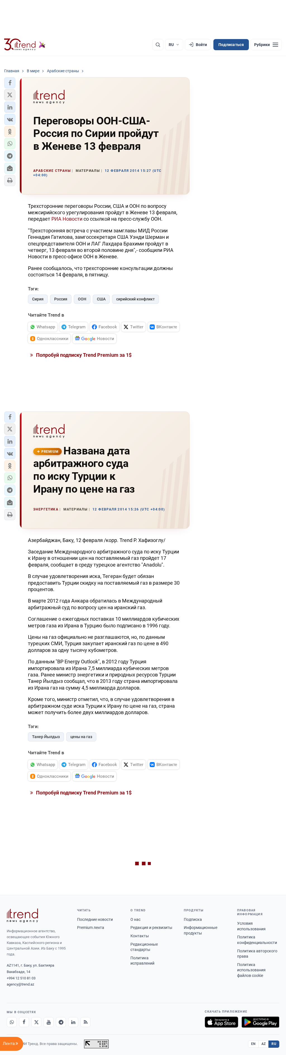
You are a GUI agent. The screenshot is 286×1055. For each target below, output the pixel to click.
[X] (36, 1022)
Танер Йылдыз (46, 736)
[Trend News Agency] (22, 915)
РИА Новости (66, 219)
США (101, 299)
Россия (60, 299)
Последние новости (95, 919)
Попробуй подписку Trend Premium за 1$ (83, 355)
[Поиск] (157, 44)
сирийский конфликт (135, 299)
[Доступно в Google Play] (260, 1022)
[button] (9, 83)
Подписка (193, 919)
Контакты (139, 936)
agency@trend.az (20, 984)
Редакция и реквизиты (151, 927)
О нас (135, 919)
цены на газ (81, 736)
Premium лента (90, 927)
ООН (82, 299)
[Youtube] (49, 1022)
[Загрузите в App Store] (221, 1022)
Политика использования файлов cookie (251, 970)
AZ (263, 1044)
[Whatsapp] (12, 1022)
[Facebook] (24, 1022)
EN (253, 1044)
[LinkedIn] (73, 1022)
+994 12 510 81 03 (21, 978)
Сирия (38, 299)
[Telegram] (61, 1022)
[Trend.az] (25, 44)
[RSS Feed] (85, 1022)
